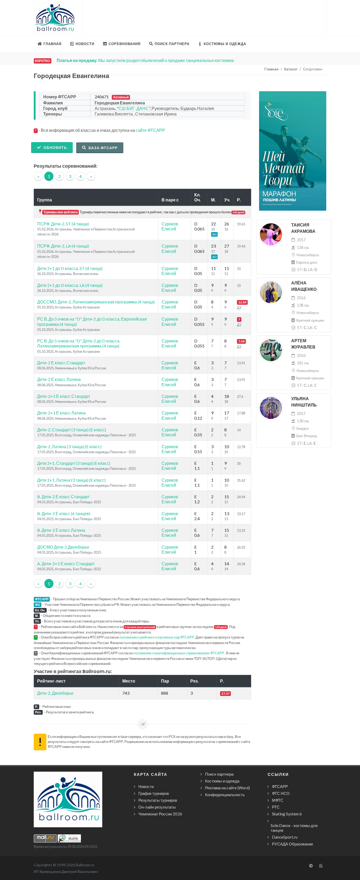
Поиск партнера (219, 774)
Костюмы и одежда (222, 781)
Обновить (54, 147)
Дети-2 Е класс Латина (59, 379)
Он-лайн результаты (157, 807)
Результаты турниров (157, 800)
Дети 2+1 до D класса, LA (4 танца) (70, 285)
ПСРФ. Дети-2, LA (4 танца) (63, 245)
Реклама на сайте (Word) (227, 787)
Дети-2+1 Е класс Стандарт (63, 396)
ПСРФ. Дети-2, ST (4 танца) (63, 223)
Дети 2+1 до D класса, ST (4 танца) (70, 268)
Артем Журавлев (303, 344)
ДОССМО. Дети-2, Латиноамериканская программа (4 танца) (96, 301)
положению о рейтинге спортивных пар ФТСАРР (156, 637)
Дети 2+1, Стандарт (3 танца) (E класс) (73, 463)
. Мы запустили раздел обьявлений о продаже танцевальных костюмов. (146, 60)
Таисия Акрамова (303, 228)
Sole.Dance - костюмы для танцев (294, 828)
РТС (276, 807)
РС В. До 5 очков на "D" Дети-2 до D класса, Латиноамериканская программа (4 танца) (78, 343)
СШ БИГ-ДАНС (134, 108)
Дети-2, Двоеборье (55, 692)
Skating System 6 (287, 813)
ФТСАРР (280, 786)
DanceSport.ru (285, 837)
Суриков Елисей (170, 226)
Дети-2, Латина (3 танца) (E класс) (69, 446)
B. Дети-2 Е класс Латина (61, 530)
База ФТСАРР (102, 148)
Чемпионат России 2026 (160, 813)
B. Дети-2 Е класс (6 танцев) (63, 513)
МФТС (277, 800)
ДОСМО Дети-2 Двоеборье (63, 546)
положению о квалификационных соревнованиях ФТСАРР (178, 653)
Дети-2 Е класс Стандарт (61, 362)
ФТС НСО (281, 793)
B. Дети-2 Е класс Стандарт (63, 496)
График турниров (153, 793)
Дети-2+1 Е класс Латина (61, 412)
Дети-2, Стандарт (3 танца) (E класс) (71, 429)
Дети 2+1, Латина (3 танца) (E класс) (71, 479)
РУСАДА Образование (292, 844)
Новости (146, 786)
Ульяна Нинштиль (304, 402)
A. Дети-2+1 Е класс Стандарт (66, 563)
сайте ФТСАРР (150, 130)
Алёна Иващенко (304, 286)
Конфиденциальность (225, 794)
